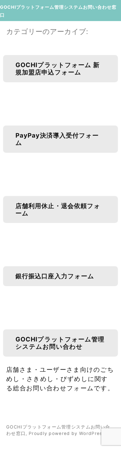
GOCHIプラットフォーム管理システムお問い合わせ (60, 343)
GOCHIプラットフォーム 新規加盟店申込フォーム (57, 68)
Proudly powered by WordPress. (67, 433)
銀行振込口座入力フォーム (54, 276)
